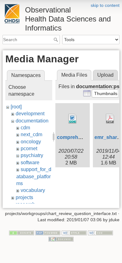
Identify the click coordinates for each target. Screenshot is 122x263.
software (30, 162)
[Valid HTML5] (74, 232)
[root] (16, 106)
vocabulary (33, 190)
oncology (31, 141)
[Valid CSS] (100, 232)
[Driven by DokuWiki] (61, 238)
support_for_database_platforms (33, 176)
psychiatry (32, 155)
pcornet (29, 148)
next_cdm (31, 134)
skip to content (105, 5)
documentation (32, 120)
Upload (105, 75)
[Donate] (21, 232)
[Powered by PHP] (47, 232)
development (30, 113)
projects (24, 197)
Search (56, 39)
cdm (25, 127)
